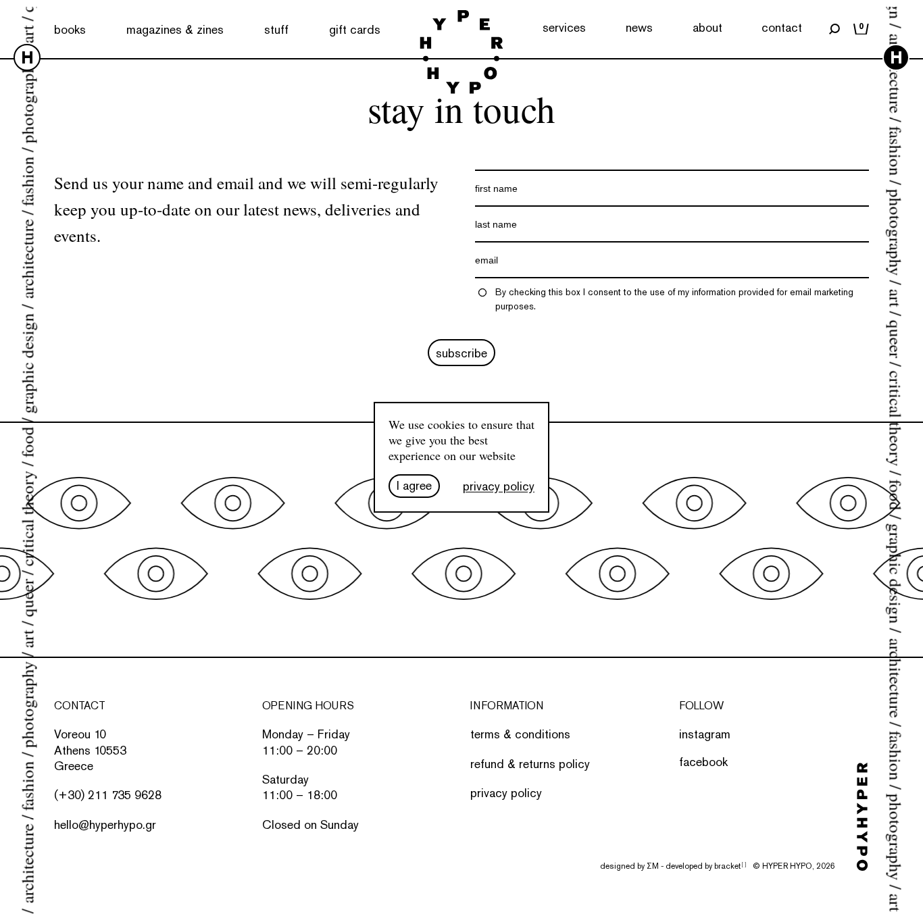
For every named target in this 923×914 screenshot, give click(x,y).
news (639, 27)
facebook (703, 761)
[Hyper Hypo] (461, 53)
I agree (414, 485)
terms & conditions (520, 734)
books (70, 29)
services (564, 27)
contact (782, 27)
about (707, 27)
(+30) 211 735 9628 (107, 795)
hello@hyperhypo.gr (105, 824)
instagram (704, 734)
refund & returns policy (530, 763)
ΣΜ (653, 866)
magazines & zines (175, 29)
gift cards (354, 29)
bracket (730, 866)
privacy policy (506, 793)
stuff (276, 29)
